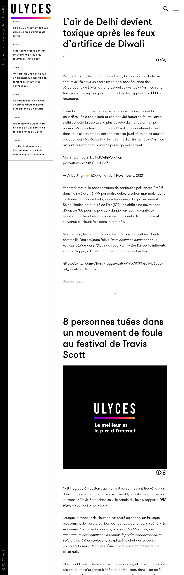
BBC (154, 93)
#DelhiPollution (110, 157)
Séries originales (3, 32)
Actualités (3, 12)
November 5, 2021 (129, 175)
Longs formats (3, 56)
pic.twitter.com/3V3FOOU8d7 (85, 163)
